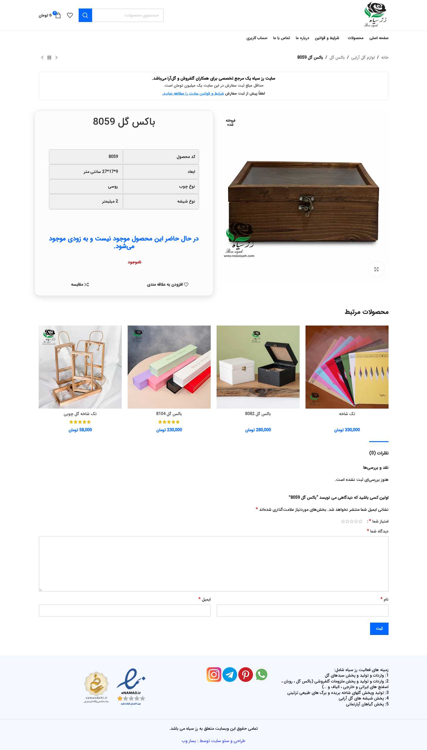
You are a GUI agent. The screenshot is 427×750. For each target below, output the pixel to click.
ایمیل (204, 599)
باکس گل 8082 (258, 414)
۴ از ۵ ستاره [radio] (347, 521)
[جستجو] (85, 15)
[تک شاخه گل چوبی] (80, 367)
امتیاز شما (379, 521)
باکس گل (337, 57)
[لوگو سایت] (375, 15)
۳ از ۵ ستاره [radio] (352, 521)
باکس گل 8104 (169, 414)
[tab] (379, 450)
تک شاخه (347, 414)
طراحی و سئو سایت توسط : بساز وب (213, 741)
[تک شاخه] (347, 367)
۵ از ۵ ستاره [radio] (343, 521)
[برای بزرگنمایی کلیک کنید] (376, 269)
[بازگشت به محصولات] (49, 57)
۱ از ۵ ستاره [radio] (360, 521)
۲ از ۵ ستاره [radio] (356, 521)
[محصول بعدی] (42, 57)
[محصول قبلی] (56, 57)
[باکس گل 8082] (258, 367)
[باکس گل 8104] (169, 367)
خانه (385, 57)
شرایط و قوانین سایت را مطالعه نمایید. (193, 93)
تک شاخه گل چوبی (80, 414)
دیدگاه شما (378, 531)
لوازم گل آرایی (363, 57)
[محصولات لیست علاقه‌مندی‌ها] (70, 15)
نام (384, 599)
